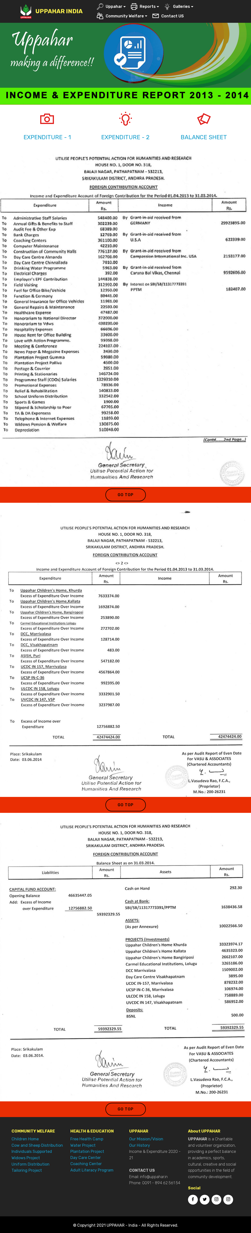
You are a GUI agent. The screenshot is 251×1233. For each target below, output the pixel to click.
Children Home (25, 1139)
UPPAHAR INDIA (59, 11)
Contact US (172, 16)
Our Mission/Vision (146, 1139)
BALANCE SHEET (204, 137)
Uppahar (114, 6)
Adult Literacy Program (91, 1170)
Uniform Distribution (31, 1164)
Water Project (83, 1145)
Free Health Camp (86, 1139)
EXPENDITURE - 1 (47, 137)
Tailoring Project (27, 1170)
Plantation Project (87, 1151)
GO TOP (126, 494)
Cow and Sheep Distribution (37, 1145)
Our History (139, 1145)
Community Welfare (125, 16)
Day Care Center (85, 1157)
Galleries (181, 6)
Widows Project (26, 1158)
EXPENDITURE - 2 (125, 137)
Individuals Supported (32, 1151)
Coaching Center (86, 1163)
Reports (148, 6)
